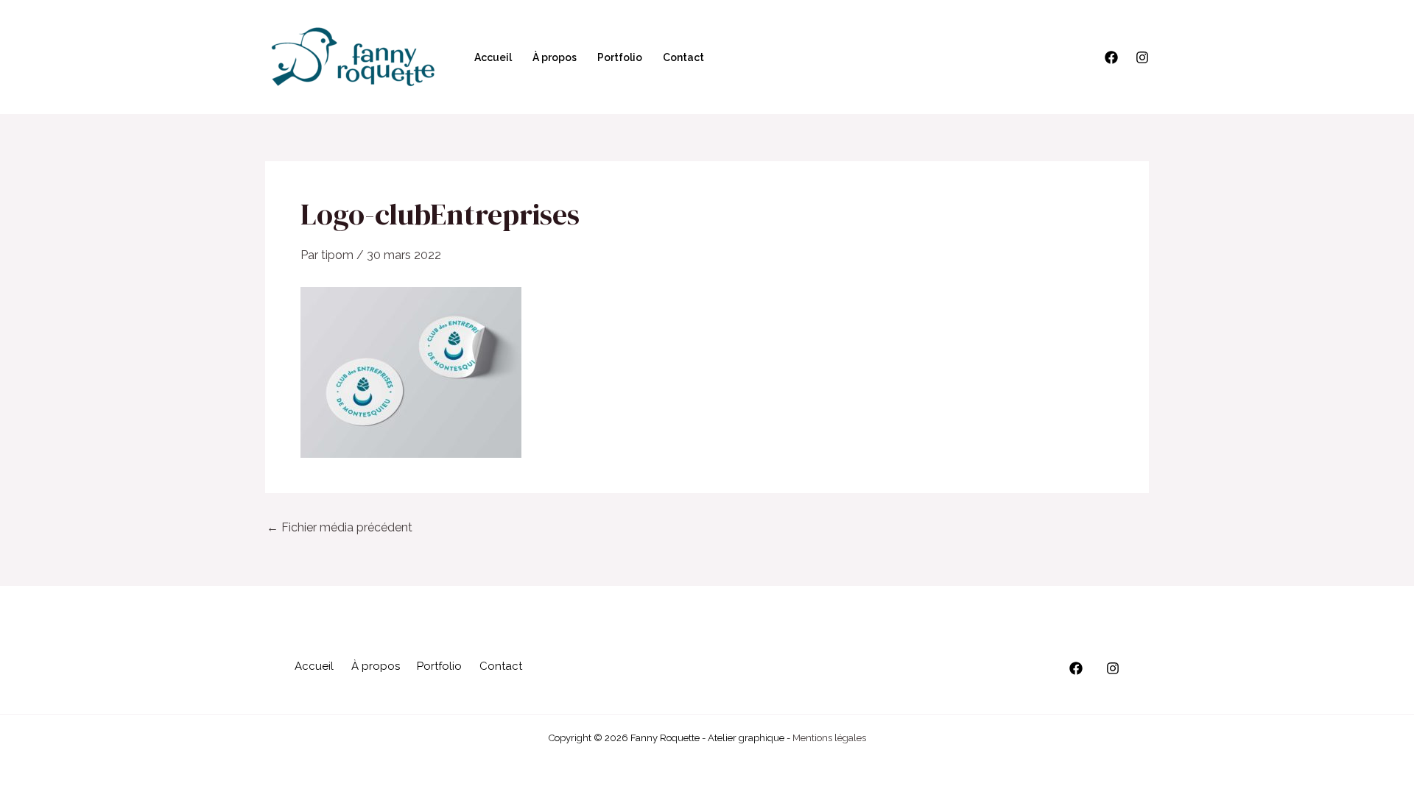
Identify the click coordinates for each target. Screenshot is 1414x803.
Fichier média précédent (339, 528)
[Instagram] (1142, 57)
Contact (683, 57)
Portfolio (619, 57)
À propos (554, 57)
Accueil (493, 57)
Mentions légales (829, 737)
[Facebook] (1111, 57)
